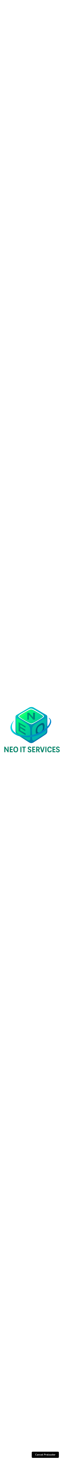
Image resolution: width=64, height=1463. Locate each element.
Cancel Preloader (45, 1454)
